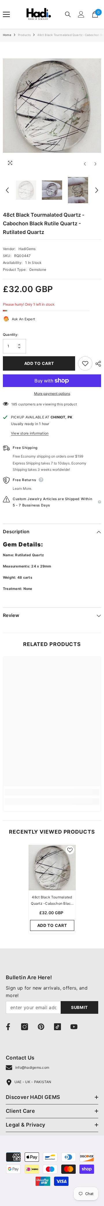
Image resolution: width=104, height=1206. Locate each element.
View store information (30, 433)
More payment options (52, 393)
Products (24, 35)
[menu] (6, 14)
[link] (52, 792)
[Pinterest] (41, 1027)
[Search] (67, 14)
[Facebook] (8, 1027)
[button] (85, 164)
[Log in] (81, 14)
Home (7, 35)
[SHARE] (96, 364)
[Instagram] (24, 1027)
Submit (79, 1007)
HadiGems (27, 249)
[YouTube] (74, 1027)
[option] (52, 105)
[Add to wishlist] (85, 363)
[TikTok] (57, 1027)
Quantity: (10, 334)
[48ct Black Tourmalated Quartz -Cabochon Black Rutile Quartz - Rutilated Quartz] (52, 867)
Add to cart (39, 363)
